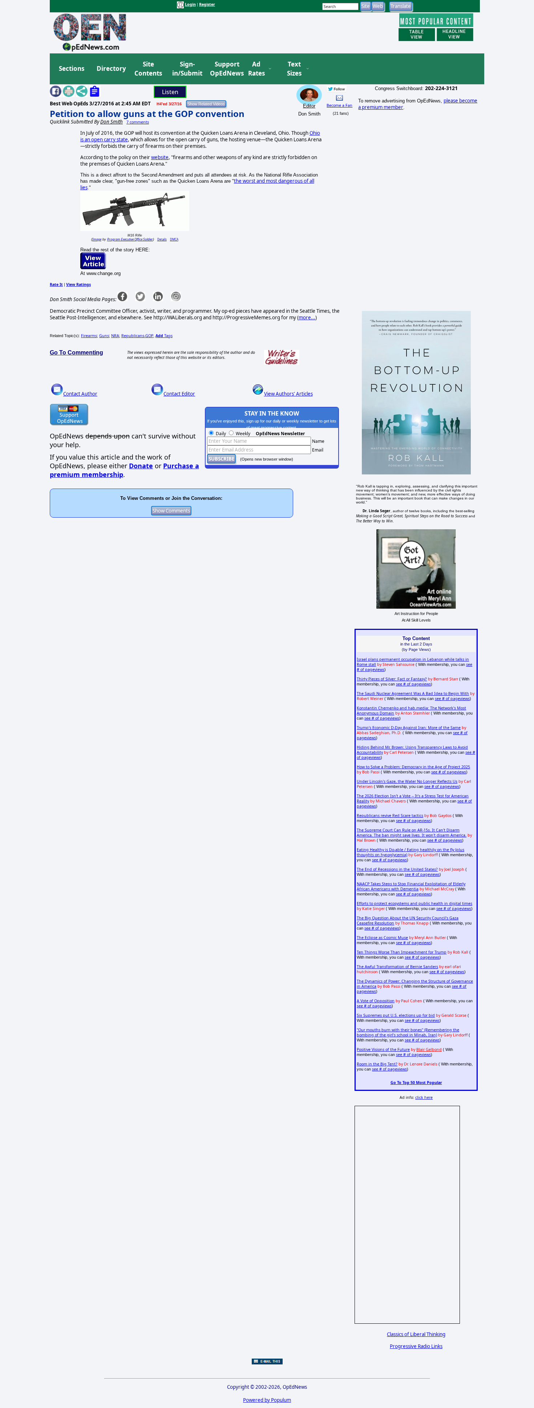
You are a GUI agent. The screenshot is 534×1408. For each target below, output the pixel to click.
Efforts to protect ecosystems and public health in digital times (414, 903)
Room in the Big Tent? (377, 1064)
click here (424, 1097)
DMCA (174, 239)
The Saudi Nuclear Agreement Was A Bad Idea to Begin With (413, 693)
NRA (115, 335)
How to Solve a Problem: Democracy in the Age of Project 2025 (413, 766)
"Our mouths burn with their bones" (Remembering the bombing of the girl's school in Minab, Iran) (408, 1032)
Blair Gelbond (429, 1049)
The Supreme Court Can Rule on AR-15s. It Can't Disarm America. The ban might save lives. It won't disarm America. (411, 833)
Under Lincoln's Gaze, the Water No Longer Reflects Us (407, 781)
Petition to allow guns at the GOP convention (147, 114)
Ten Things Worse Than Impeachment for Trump (401, 952)
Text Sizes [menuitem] (294, 69)
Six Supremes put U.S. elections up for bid (396, 1015)
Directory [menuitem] (111, 68)
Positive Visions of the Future (383, 1049)
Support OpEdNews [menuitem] (224, 69)
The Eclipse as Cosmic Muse (382, 937)
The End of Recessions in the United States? (397, 869)
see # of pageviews (413, 684)
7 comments (137, 122)
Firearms (89, 335)
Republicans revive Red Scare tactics (390, 815)
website (160, 157)
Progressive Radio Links (416, 1346)
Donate (141, 465)
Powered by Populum (267, 1400)
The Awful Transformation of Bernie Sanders (397, 966)
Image (96, 239)
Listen (170, 92)
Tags (164, 335)
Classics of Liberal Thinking (416, 1334)
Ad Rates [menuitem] (256, 69)
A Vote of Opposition (376, 1000)
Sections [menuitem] (71, 68)
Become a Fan (339, 105)
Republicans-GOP (137, 335)
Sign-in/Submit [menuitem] (186, 69)
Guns (104, 335)
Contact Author (80, 394)
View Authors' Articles (288, 394)
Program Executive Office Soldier (130, 239)
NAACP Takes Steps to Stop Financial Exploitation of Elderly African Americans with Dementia (411, 886)
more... (307, 317)
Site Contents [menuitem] (148, 69)
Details (162, 239)
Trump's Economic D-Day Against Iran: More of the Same (409, 727)
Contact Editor (179, 394)
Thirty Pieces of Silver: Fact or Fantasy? (392, 678)
